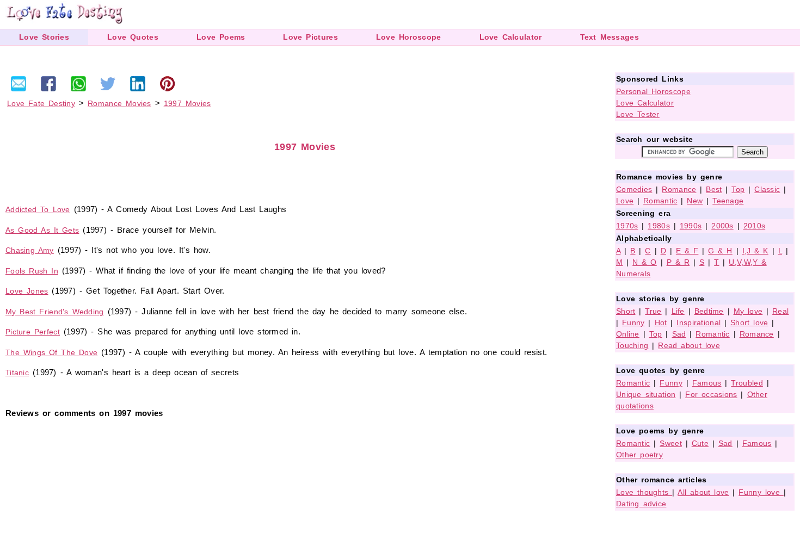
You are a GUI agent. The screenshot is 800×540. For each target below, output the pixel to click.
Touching (632, 345)
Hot (661, 322)
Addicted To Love (37, 209)
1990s (691, 225)
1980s (659, 225)
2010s (754, 225)
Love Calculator (510, 37)
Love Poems (220, 37)
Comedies (634, 189)
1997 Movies (187, 103)
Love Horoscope (408, 37)
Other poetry (639, 454)
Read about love (689, 345)
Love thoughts (644, 492)
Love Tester (638, 114)
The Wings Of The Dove (51, 352)
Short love (749, 322)
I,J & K (755, 250)
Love (624, 200)
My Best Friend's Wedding (54, 311)
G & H (720, 250)
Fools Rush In (31, 270)
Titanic (17, 372)
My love (748, 311)
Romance (679, 189)
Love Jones (26, 291)
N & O (644, 262)
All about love (703, 492)
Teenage (727, 200)
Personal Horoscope (653, 91)
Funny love (761, 492)
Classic (767, 189)
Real (780, 311)
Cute (700, 443)
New (695, 200)
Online (627, 334)
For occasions (711, 394)
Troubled (746, 382)
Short (626, 311)
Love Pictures (310, 37)
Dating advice (641, 503)
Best (714, 189)
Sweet (671, 443)
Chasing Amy (29, 250)
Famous (707, 382)
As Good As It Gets (42, 230)
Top (737, 189)
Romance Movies (119, 103)
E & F (687, 250)
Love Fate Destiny (41, 103)
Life (678, 311)
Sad (679, 334)
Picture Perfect (32, 331)
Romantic (660, 200)
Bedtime (709, 311)
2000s (722, 225)
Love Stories (44, 37)
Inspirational (698, 322)
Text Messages (609, 37)
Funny (633, 322)
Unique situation (645, 394)
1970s (627, 225)
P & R (678, 262)
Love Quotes (132, 37)
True (653, 311)
